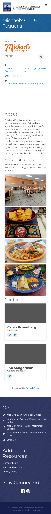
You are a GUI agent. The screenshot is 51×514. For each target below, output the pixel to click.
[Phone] (9, 335)
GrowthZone (32, 388)
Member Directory (12, 467)
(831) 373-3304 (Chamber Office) (24, 415)
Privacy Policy (10, 471)
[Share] (41, 57)
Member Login (10, 463)
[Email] (15, 335)
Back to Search (12, 41)
